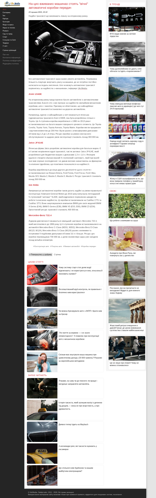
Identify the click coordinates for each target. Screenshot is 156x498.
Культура (6, 22)
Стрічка (57, 255)
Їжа (4, 15)
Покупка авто (57, 246)
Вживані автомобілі (72, 246)
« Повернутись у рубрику (40, 255)
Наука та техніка (9, 28)
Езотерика (6, 12)
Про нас (6, 54)
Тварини (6, 43)
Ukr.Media (82, 88)
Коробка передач (89, 246)
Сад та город (7, 34)
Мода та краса (8, 25)
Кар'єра (5, 19)
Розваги (5, 31)
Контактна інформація (11, 58)
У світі (5, 46)
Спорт (5, 37)
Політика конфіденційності (13, 61)
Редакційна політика (11, 64)
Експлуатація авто (42, 246)
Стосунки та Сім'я (9, 40)
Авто (4, 9)
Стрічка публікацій (9, 50)
